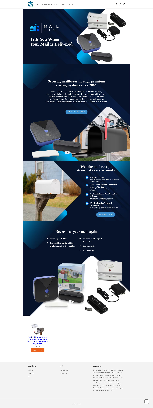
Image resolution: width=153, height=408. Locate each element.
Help (29, 376)
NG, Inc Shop (78, 404)
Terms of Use (64, 370)
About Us (30, 370)
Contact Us (31, 373)
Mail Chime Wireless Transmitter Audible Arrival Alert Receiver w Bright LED (38, 340)
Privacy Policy (64, 373)
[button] (47, 4)
